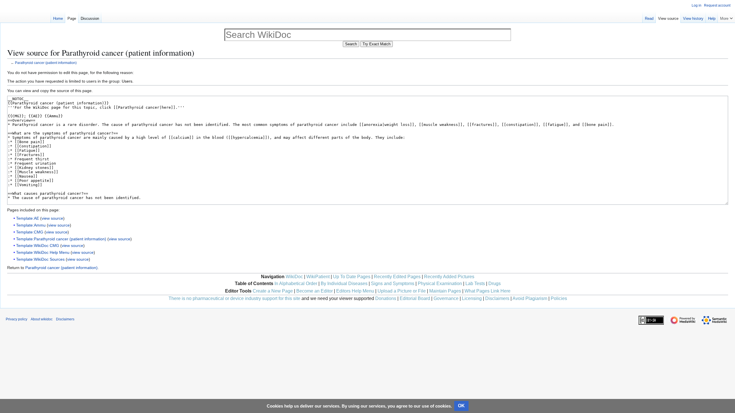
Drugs (494, 283)
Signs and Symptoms (392, 283)
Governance (446, 298)
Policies (559, 298)
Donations (385, 298)
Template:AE (27, 218)
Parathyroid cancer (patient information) (46, 63)
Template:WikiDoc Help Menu (42, 252)
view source (52, 218)
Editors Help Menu (355, 291)
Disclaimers (497, 298)
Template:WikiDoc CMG (37, 245)
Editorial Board (415, 298)
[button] (726, 17)
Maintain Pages (445, 291)
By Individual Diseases (344, 283)
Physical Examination (440, 283)
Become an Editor (314, 291)
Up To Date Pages (351, 276)
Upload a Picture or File (402, 291)
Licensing (472, 298)
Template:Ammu (31, 225)
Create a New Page (273, 291)
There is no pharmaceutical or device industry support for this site (234, 298)
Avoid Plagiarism (529, 298)
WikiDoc (294, 276)
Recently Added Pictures (449, 276)
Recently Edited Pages (397, 276)
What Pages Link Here (487, 291)
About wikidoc (42, 319)
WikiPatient (318, 276)
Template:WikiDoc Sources (40, 259)
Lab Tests (475, 283)
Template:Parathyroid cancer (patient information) (61, 239)
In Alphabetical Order (295, 283)
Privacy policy (16, 319)
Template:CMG (29, 232)
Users (127, 81)
